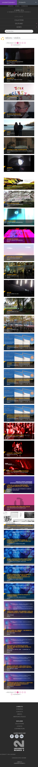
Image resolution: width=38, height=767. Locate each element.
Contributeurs (19, 729)
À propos (10, 6)
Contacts (19, 711)
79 (11, 45)
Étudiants (22, 2)
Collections (19, 20)
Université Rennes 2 (8, 2)
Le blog (17, 6)
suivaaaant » (17, 45)
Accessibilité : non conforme (8, 754)
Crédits (19, 714)
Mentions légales (19, 716)
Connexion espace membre (19, 758)
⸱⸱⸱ (35, 2)
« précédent (10, 43)
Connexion (24, 6)
